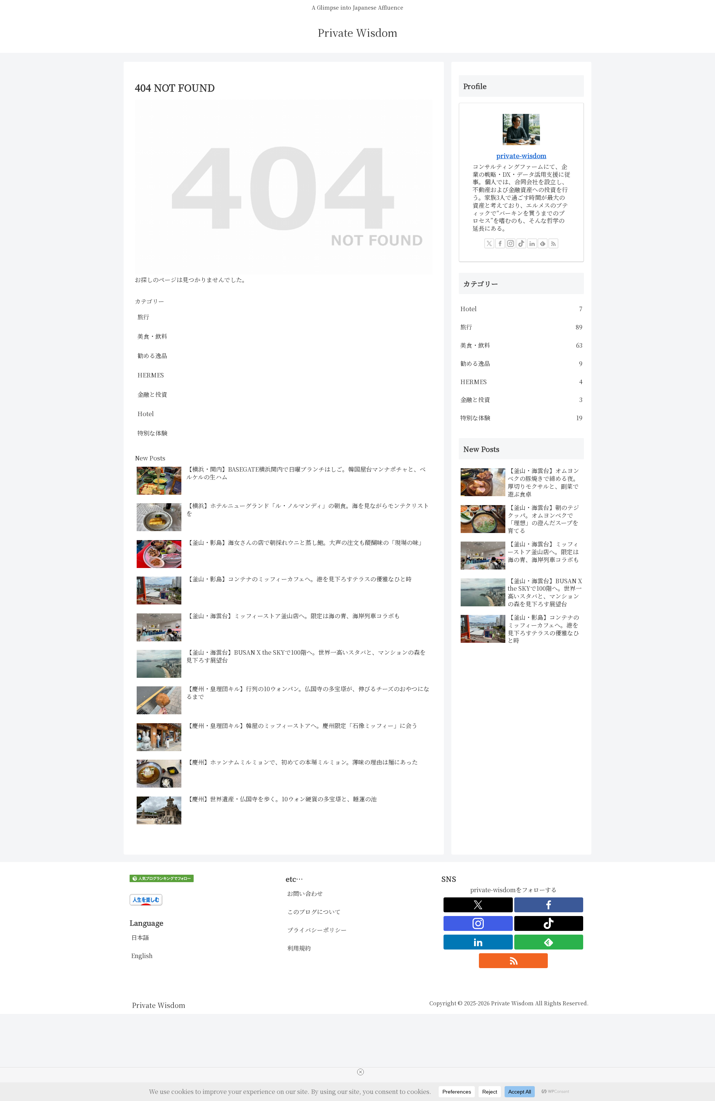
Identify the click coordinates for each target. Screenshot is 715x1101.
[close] (360, 1072)
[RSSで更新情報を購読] (553, 243)
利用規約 (299, 948)
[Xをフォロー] (489, 243)
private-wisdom (521, 155)
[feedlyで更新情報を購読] (542, 243)
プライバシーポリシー (317, 930)
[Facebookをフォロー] (500, 243)
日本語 (140, 937)
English (142, 955)
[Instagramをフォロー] (510, 243)
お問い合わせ (305, 893)
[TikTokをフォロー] (521, 243)
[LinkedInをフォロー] (532, 243)
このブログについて (314, 911)
